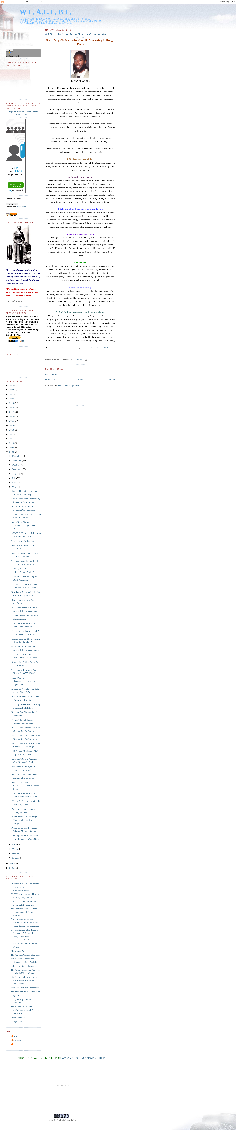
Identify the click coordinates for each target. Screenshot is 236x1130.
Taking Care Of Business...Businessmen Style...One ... (23, 681)
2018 (11, 407)
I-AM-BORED (17, 1013)
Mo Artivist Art (18, 951)
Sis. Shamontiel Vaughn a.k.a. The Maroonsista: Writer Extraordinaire (24, 980)
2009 (11, 447)
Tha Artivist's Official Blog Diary (26, 955)
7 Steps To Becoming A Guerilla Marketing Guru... (79, 34)
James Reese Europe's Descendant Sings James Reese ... (23, 525)
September (17, 469)
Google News (17, 1021)
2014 (11, 425)
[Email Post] (85, 359)
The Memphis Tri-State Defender (25, 991)
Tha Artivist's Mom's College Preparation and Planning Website (24, 912)
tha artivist (16, 1040)
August (15, 474)
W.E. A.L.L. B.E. (45, 12)
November (17, 460)
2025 (11, 385)
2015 (11, 421)
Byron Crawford (18, 1017)
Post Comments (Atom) (68, 385)
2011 (11, 438)
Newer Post (50, 379)
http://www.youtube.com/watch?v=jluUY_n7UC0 (23, 113)
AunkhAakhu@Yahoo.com (103, 348)
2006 (11, 868)
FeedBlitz (21, 206)
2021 (11, 394)
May (14, 487)
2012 (11, 434)
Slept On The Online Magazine (25, 987)
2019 (11, 403)
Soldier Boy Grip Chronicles (23, 966)
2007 (11, 863)
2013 (11, 430)
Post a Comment (51, 374)
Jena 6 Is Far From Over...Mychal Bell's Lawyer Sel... (25, 785)
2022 (11, 389)
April (14, 844)
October (16, 465)
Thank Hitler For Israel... (22, 541)
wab (13, 1044)
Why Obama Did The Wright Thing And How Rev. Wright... (24, 820)
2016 (11, 416)
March (15, 849)
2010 (11, 443)
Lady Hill (15, 995)
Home (80, 379)
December (17, 456)
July (14, 478)
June (14, 482)
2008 (11, 452)
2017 (11, 412)
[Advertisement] (90, 397)
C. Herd (15, 1036)
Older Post (110, 379)
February (16, 853)
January (16, 858)
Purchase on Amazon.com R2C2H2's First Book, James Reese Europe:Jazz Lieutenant (25, 922)
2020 (11, 398)
